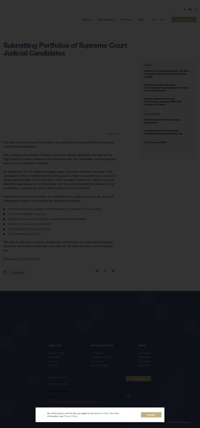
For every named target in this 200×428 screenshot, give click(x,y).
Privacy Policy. (71, 416)
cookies (104, 413)
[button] (151, 414)
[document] (100, 214)
